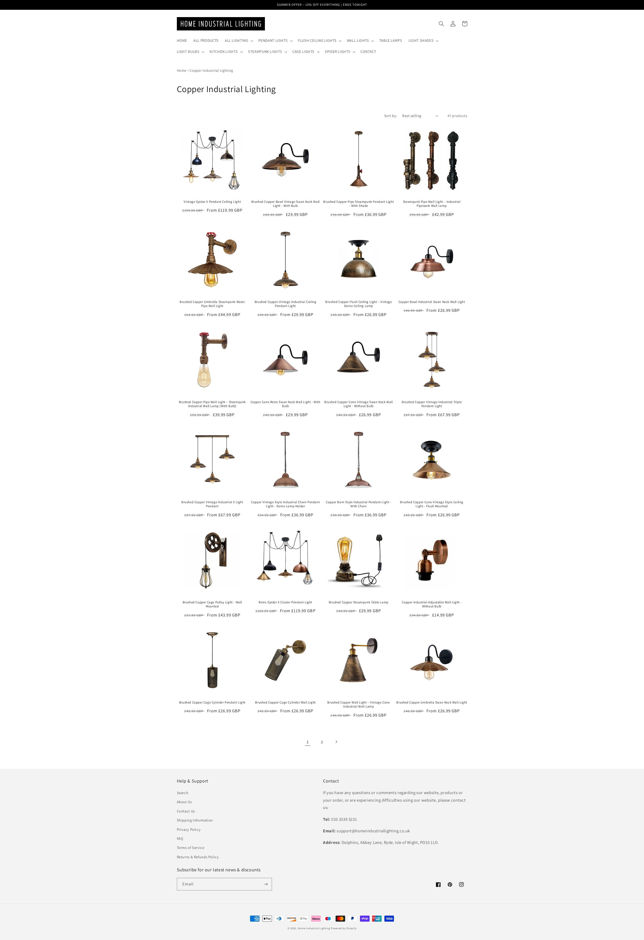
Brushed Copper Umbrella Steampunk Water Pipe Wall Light (212, 304)
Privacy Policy (189, 829)
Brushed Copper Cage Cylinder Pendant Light (212, 702)
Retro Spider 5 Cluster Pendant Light (285, 602)
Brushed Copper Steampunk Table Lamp (358, 602)
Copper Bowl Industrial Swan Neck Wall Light (431, 302)
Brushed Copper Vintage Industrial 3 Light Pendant (212, 504)
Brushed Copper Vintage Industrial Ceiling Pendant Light (285, 304)
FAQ (180, 838)
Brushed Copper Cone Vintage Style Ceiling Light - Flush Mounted (431, 504)
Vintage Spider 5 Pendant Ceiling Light (212, 202)
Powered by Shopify (343, 928)
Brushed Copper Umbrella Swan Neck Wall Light (431, 702)
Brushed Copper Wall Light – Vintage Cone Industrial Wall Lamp (358, 704)
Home (182, 70)
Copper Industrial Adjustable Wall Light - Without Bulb (432, 604)
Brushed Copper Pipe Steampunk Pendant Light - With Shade (358, 204)
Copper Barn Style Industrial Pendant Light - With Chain (358, 504)
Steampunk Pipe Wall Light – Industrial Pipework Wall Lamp (432, 204)
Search (182, 792)
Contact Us (186, 811)
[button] (238, 40)
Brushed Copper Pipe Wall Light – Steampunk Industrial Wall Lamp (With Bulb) (212, 404)
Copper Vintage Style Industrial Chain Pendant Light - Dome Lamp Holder (285, 504)
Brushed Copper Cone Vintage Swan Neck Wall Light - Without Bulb (358, 404)
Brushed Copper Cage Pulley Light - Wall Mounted (212, 604)
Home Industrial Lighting (314, 928)
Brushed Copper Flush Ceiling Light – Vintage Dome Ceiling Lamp (358, 304)
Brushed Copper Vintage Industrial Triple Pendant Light (432, 404)
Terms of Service (191, 847)
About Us (184, 801)
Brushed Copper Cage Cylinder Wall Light (285, 702)
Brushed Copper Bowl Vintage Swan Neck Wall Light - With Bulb (285, 204)
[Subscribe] (265, 884)
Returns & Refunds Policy (198, 856)
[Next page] (336, 742)
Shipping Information (195, 820)
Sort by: (390, 115)
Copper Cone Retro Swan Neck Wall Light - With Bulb (285, 404)
